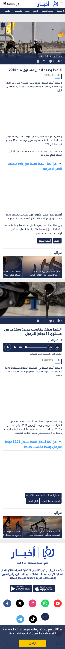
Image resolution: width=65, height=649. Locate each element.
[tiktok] (33, 619)
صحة (27, 11)
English (11, 4)
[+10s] (57, 347)
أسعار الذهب (47, 11)
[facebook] (7, 603)
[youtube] (58, 603)
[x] (20, 603)
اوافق (32, 643)
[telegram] (20, 619)
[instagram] (32, 603)
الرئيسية (60, 11)
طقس (7, 11)
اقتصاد (57, 78)
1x (15, 347)
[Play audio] (8, 347)
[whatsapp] (45, 603)
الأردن (35, 11)
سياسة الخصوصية (17, 633)
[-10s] (50, 347)
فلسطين (18, 11)
